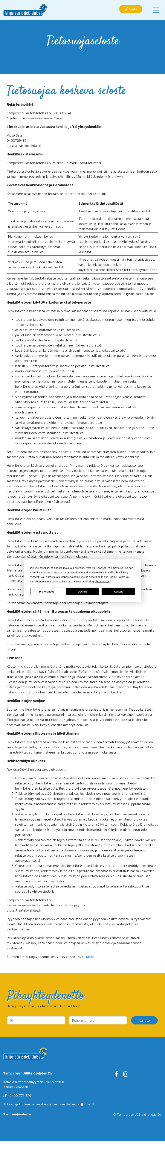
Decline (82, 591)
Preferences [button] (102, 581)
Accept (118, 591)
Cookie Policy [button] (116, 577)
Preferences (46, 591)
